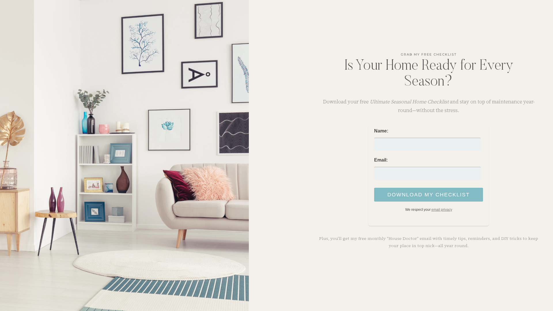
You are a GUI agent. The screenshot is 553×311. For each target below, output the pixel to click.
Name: (381, 130)
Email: (381, 160)
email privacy (441, 210)
